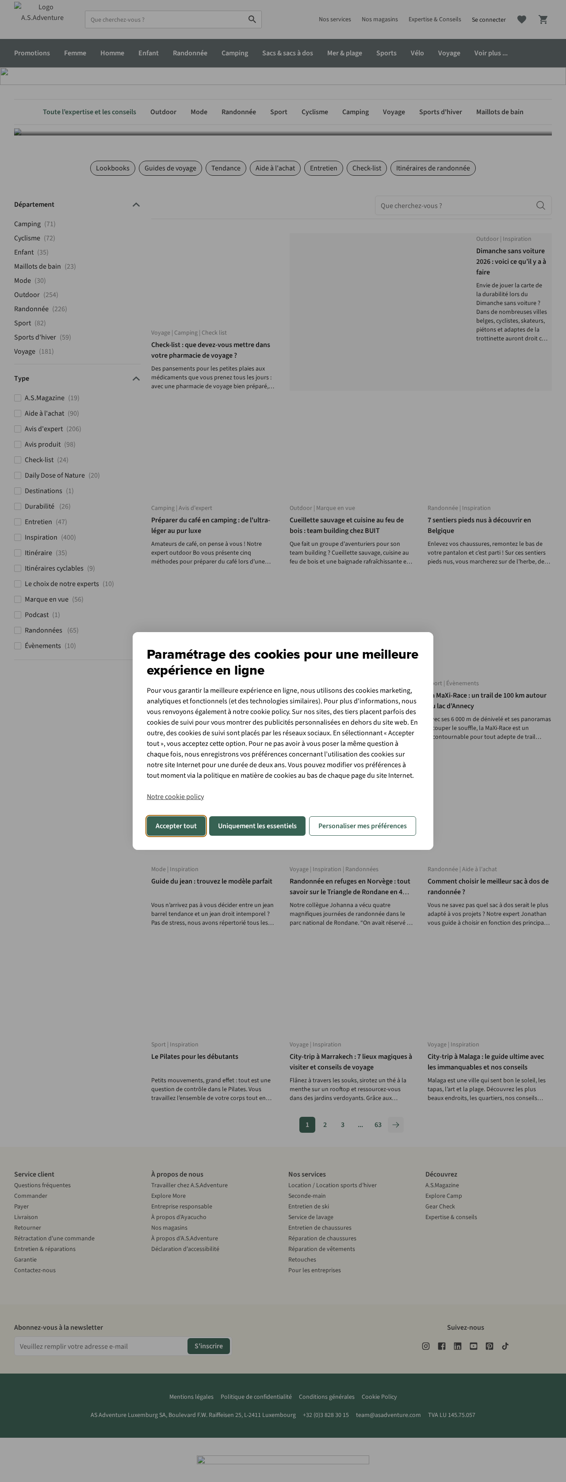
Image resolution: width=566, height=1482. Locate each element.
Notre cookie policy (175, 797)
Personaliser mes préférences (362, 826)
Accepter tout (176, 826)
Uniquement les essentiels (257, 826)
